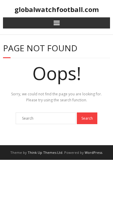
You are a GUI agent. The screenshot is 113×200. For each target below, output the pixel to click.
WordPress (93, 152)
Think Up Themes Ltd (45, 152)
